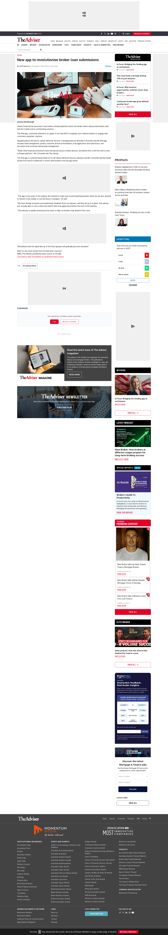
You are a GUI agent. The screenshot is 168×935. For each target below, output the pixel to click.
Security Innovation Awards (95, 892)
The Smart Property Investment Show (133, 885)
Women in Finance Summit (95, 902)
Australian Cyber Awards (60, 867)
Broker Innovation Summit (60, 902)
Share (109, 66)
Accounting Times (23, 848)
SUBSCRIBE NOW (64, 407)
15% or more (123, 274)
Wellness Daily (22, 896)
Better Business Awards (60, 892)
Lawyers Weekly (23, 874)
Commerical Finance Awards (95, 845)
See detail (133, 285)
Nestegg (20, 877)
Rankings (90, 41)
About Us (54, 912)
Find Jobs (132, 789)
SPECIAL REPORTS (128, 468)
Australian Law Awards (59, 876)
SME (138, 819)
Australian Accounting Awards (62, 850)
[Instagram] (115, 34)
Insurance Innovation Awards (95, 869)
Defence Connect (23, 864)
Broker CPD (112, 41)
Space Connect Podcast (128, 872)
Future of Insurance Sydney (95, 866)
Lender (24, 45)
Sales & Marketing (102, 45)
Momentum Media (24, 916)
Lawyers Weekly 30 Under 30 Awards (98, 873)
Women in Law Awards (127, 842)
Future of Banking (91, 857)
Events (120, 41)
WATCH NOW (120, 404)
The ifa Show (124, 878)
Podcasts (131, 819)
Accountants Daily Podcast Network (132, 853)
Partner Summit (90, 882)
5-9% (121, 262)
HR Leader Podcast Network (129, 866)
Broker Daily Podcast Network (130, 859)
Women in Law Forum (127, 845)
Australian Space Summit (60, 886)
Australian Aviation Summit (61, 860)
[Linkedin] (108, 34)
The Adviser (21, 893)
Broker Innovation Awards (60, 899)
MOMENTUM (33, 34)
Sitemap (54, 922)
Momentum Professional (128, 893)
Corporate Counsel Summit (95, 848)
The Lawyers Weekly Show (129, 882)
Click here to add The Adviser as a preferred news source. (40, 256)
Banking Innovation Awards (61, 889)
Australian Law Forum (59, 879)
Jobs (126, 41)
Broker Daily (21, 858)
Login (127, 34)
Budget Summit (90, 842)
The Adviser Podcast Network (130, 875)
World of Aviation (23, 900)
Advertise (54, 916)
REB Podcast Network (127, 869)
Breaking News (29, 266)
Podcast (82, 41)
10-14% (121, 268)
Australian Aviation (24, 855)
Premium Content (144, 41)
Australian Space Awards (60, 883)
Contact (54, 919)
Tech (66, 45)
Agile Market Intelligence (26, 922)
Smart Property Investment (27, 887)
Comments (121, 819)
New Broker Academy (93, 876)
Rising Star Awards (92, 889)
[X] (105, 34)
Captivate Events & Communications (30, 919)
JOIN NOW (145, 731)
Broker (33, 45)
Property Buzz (22, 880)
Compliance (76, 45)
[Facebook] (101, 34)
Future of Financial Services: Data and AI (100, 860)
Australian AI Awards (58, 854)
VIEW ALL (133, 114)
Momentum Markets (24, 912)
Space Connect (22, 890)
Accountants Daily (24, 845)
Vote (132, 280)
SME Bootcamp (90, 895)
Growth (87, 45)
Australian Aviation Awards (61, 857)
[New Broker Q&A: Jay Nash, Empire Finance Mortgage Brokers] (133, 544)
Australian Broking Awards (61, 863)
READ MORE (74, 374)
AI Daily (20, 851)
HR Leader (21, 871)
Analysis (67, 41)
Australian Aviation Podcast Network (132, 856)
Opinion (75, 41)
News (53, 41)
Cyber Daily (21, 861)
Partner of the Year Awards (95, 879)
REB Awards (89, 886)
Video (97, 41)
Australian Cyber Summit (60, 870)
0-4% (121, 255)
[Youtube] (112, 34)
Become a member (141, 34)
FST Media (21, 867)
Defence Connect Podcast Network (132, 862)
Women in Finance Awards (94, 898)
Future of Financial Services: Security (98, 863)
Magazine (132, 41)
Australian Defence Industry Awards (64, 873)
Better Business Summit (60, 895)
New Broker (118, 45)
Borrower (57, 45)
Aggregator (44, 45)
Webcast (104, 41)
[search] (150, 818)
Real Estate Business (24, 883)
